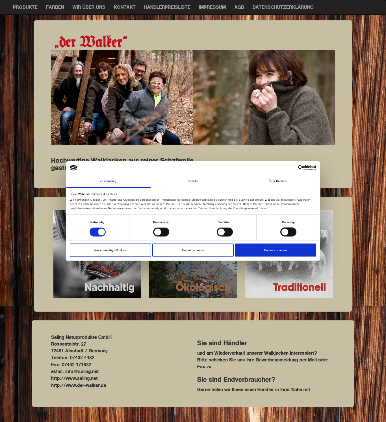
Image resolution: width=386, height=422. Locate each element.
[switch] (161, 232)
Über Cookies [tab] (278, 180)
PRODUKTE (25, 7)
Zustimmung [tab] (108, 180)
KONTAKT (125, 7)
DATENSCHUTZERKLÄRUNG (283, 7)
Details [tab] (193, 180)
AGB (239, 7)
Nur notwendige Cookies (110, 250)
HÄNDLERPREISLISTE (167, 7)
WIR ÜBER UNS (89, 7)
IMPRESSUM (212, 7)
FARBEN (55, 7)
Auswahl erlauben (193, 250)
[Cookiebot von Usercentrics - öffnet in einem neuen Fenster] (291, 168)
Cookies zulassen (275, 250)
